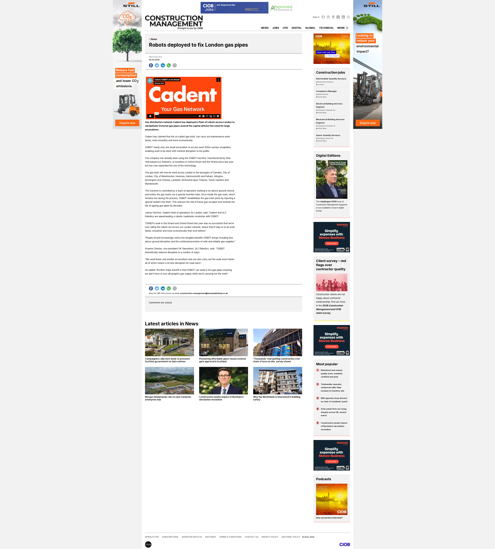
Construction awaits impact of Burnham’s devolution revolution (334, 426)
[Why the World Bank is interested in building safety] (277, 380)
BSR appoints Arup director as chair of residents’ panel (334, 400)
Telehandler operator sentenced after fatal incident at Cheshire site (332, 387)
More (341, 27)
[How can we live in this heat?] (332, 499)
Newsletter (152, 537)
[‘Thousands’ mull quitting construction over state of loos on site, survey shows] (277, 342)
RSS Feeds (210, 537)
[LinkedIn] (343, 17)
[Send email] (175, 65)
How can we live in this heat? (329, 518)
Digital (297, 27)
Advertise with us (192, 537)
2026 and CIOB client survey (329, 309)
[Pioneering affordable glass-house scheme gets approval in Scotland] (223, 342)
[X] (338, 17)
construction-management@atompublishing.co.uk (204, 293)
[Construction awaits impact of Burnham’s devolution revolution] (223, 380)
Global (310, 27)
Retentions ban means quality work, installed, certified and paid (332, 373)
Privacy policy (270, 537)
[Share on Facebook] (151, 65)
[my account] (323, 17)
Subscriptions (170, 537)
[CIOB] (299, 544)
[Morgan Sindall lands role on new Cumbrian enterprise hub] (169, 380)
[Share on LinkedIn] (163, 65)
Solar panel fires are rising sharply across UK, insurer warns (333, 412)
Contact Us (251, 537)
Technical (326, 27)
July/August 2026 (328, 201)
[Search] (348, 17)
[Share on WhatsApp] (169, 65)
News (265, 27)
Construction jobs (330, 72)
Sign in (316, 17)
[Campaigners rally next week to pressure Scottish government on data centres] (169, 342)
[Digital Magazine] (333, 17)
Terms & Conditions (230, 537)
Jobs (275, 27)
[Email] (328, 17)
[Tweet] (157, 65)
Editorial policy (291, 537)
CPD (285, 27)
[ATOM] (196, 544)
